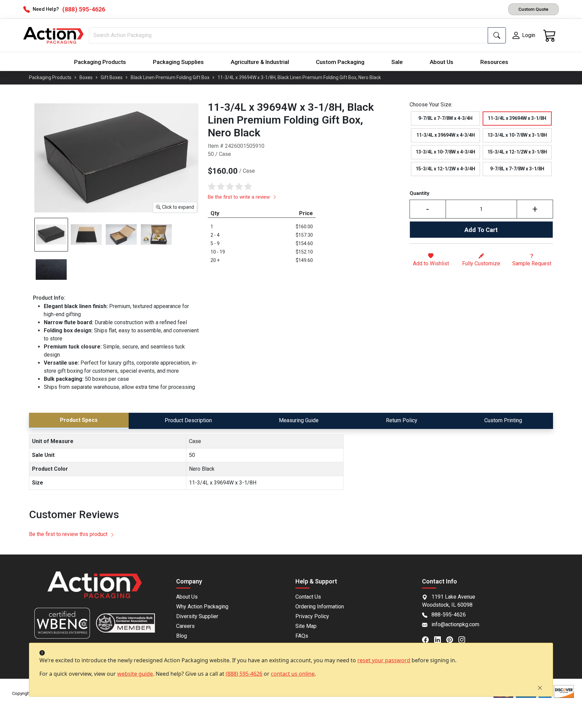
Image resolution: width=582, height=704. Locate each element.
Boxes (86, 77)
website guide (135, 673)
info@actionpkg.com (455, 624)
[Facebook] (428, 639)
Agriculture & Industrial (260, 62)
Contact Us (308, 597)
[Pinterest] (452, 639)
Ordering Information (319, 606)
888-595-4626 (448, 614)
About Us (441, 62)
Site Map (306, 626)
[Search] (497, 35)
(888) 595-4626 (244, 673)
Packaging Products (100, 62)
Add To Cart (481, 229)
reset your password (383, 660)
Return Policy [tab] (401, 420)
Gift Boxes (112, 77)
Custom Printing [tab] (503, 420)
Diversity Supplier (197, 616)
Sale (397, 62)
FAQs (301, 636)
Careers (185, 626)
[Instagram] (464, 639)
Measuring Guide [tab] (299, 420)
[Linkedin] (440, 639)
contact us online (293, 673)
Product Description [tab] (188, 420)
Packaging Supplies (178, 62)
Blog (181, 636)
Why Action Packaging (202, 606)
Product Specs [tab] (79, 420)
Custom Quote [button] (533, 9)
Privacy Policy (312, 616)
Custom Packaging (340, 62)
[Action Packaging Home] (94, 589)
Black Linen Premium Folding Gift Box (170, 77)
